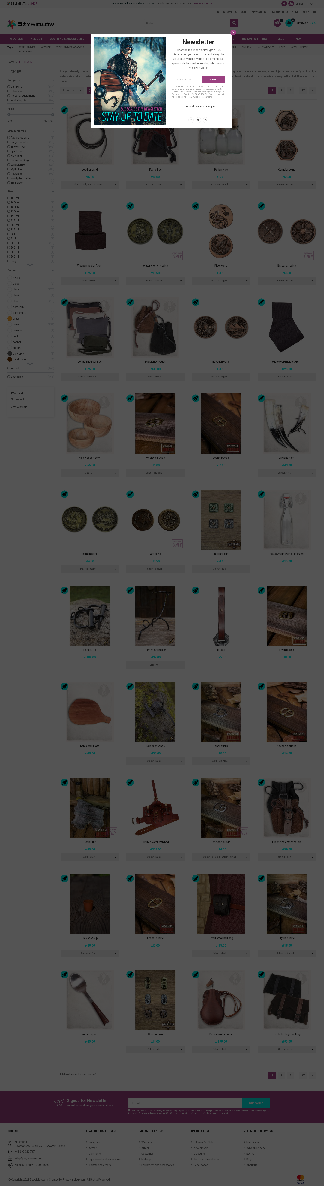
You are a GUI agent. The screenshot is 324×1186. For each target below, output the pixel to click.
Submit (213, 79)
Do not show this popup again (200, 106)
